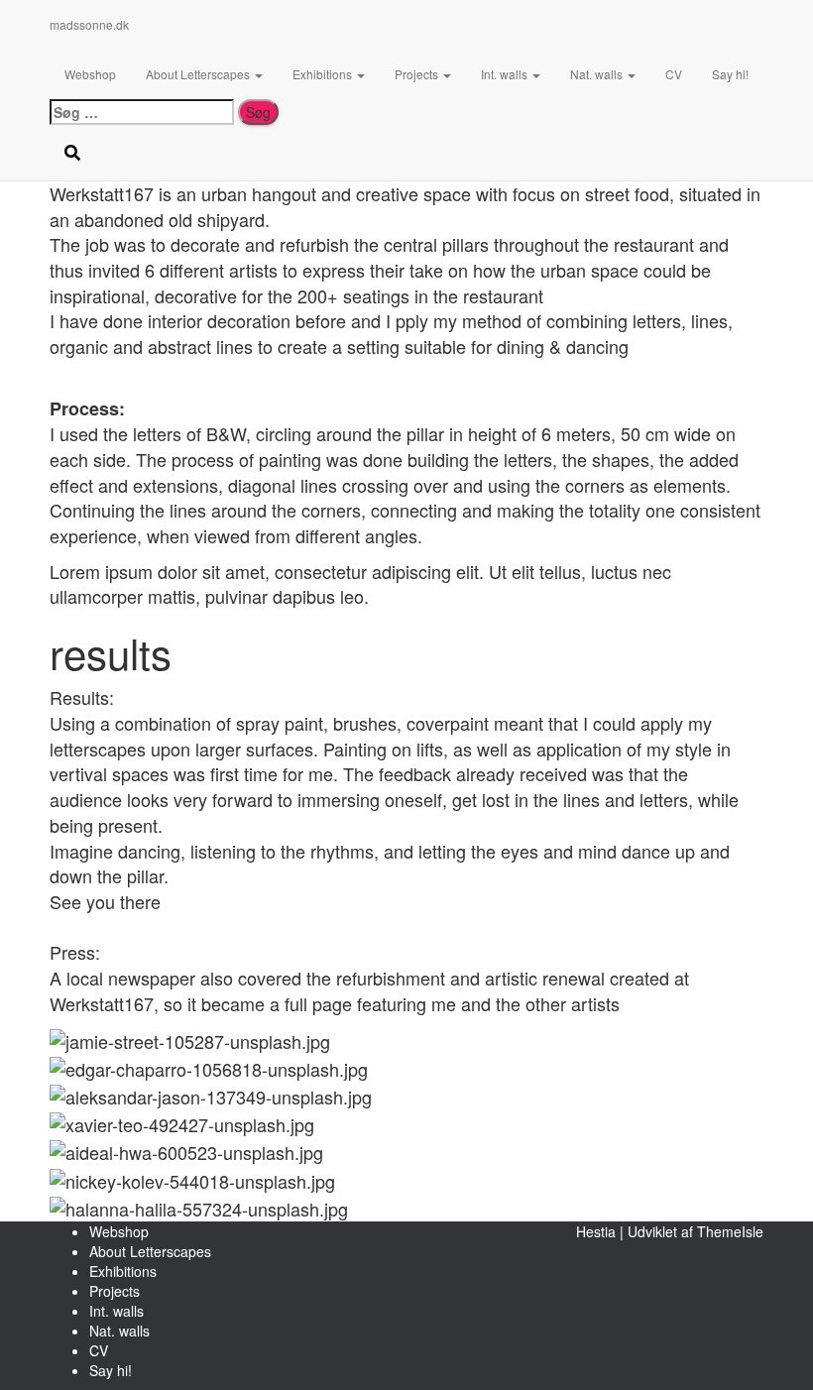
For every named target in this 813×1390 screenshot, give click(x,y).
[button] (258, 73)
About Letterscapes (199, 73)
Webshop (90, 73)
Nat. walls (598, 73)
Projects (418, 73)
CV (673, 73)
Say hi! (730, 73)
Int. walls (505, 73)
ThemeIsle (730, 1231)
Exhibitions (323, 73)
